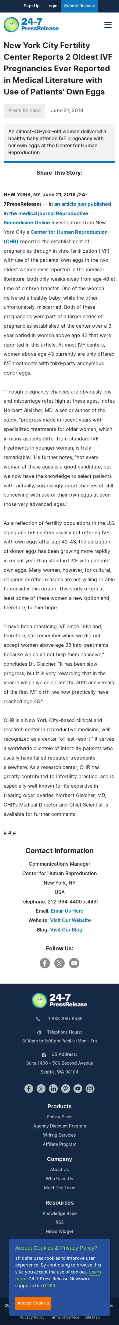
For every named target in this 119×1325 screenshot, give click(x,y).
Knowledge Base (60, 1214)
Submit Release (79, 6)
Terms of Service (64, 1317)
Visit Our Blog (66, 930)
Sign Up (32, 6)
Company (59, 1159)
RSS (60, 1222)
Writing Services (59, 1135)
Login (51, 6)
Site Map (92, 1317)
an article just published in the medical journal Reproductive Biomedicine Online (57, 214)
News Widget (59, 1232)
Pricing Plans (60, 1117)
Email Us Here (67, 911)
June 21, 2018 (67, 110)
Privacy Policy (32, 1317)
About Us (59, 1170)
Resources (59, 1203)
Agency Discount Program (59, 1126)
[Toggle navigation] (108, 25)
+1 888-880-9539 (64, 1019)
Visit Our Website (70, 920)
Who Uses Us (59, 1179)
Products (60, 1107)
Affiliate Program (59, 1144)
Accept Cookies (33, 1302)
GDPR (49, 1285)
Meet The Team (59, 1188)
